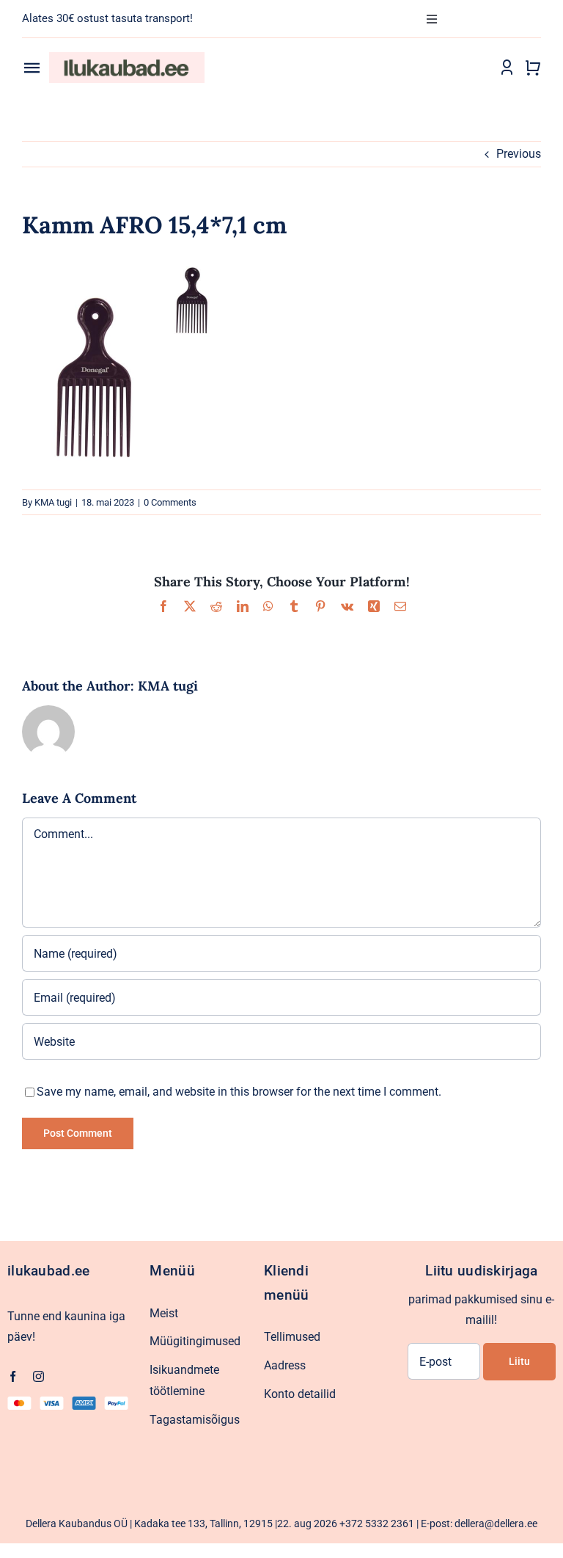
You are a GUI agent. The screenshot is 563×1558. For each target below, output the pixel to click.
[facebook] (12, 1376)
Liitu (519, 1361)
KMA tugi (53, 502)
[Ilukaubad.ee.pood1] (127, 58)
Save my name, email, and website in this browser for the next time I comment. (239, 1092)
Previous (518, 154)
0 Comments (170, 502)
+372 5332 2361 (376, 1523)
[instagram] (38, 1376)
